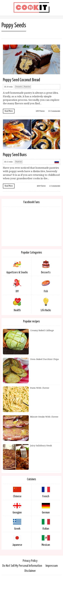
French (45, 496)
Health (17, 310)
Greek (17, 528)
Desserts (18, 87)
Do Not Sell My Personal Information (22, 565)
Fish (46, 291)
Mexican (46, 544)
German (46, 512)
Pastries (27, 87)
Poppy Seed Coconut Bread (21, 80)
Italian (45, 528)
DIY (17, 291)
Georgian (17, 512)
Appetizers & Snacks (17, 272)
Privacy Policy (30, 560)
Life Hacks (46, 310)
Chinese (17, 496)
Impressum (52, 565)
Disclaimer (30, 571)
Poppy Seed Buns (15, 155)
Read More (9, 111)
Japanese (17, 544)
